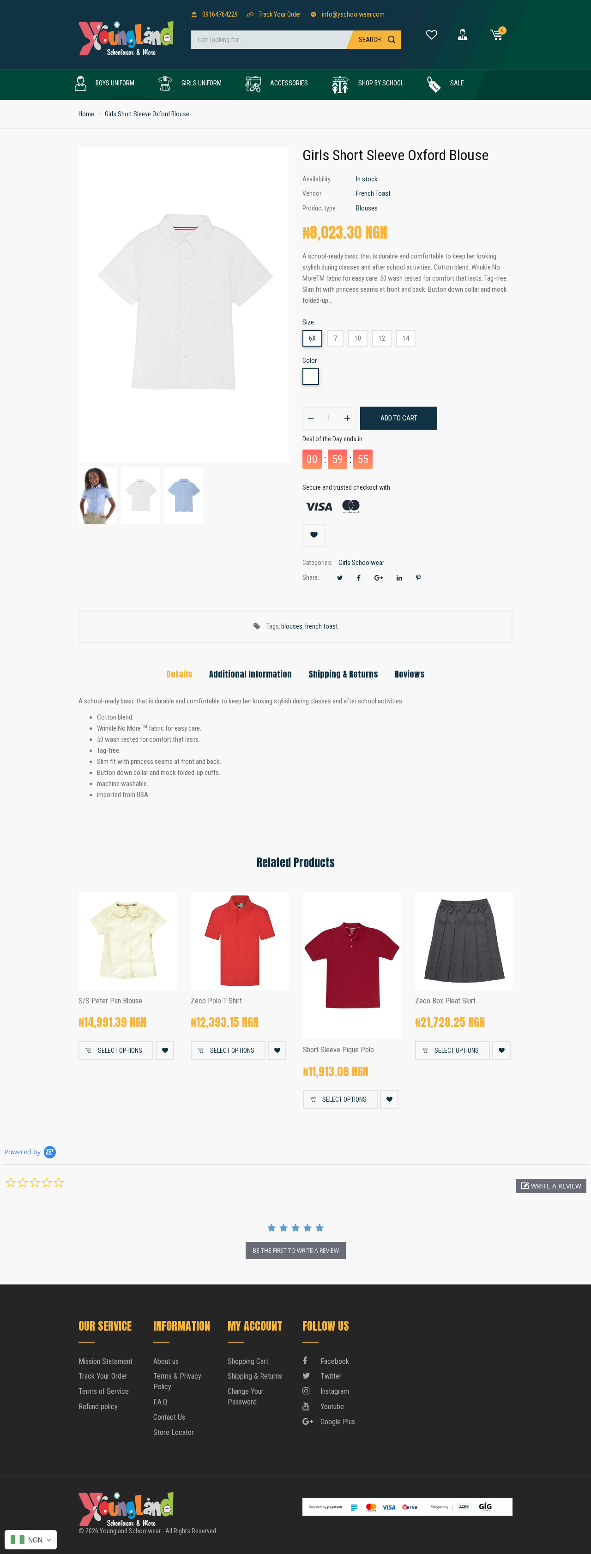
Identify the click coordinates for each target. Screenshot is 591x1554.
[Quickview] (163, 976)
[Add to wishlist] (314, 535)
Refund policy (98, 1406)
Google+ (378, 578)
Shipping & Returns (343, 674)
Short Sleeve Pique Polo (338, 1050)
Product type (319, 208)
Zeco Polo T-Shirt (216, 1001)
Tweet (340, 578)
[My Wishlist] (431, 34)
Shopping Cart (248, 1361)
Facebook (359, 578)
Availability (316, 179)
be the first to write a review (296, 1250)
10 (358, 338)
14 (406, 338)
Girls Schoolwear (361, 562)
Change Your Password (246, 1396)
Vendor (311, 193)
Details (179, 674)
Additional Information (250, 674)
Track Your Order (102, 1376)
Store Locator (173, 1432)
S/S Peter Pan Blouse (110, 1001)
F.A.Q (160, 1402)
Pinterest (418, 578)
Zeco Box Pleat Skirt (445, 1001)
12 (382, 338)
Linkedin (399, 578)
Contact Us (169, 1417)
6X (312, 338)
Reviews (410, 674)
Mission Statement (105, 1361)
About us (166, 1361)
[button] (551, 1186)
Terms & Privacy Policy (177, 1381)
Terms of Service (103, 1391)
